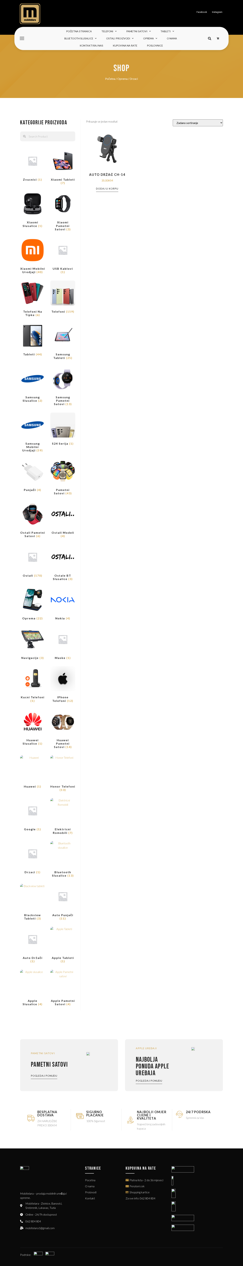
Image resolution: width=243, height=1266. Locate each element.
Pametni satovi (136, 31)
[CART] (218, 38)
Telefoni (107, 31)
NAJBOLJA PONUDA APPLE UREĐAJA (152, 1066)
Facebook (202, 12)
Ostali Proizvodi (118, 38)
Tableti (165, 31)
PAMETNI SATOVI (49, 1065)
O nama (172, 38)
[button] (209, 39)
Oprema (148, 38)
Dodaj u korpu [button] (107, 188)
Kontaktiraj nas (91, 45)
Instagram (217, 12)
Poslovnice (155, 45)
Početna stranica (79, 31)
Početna (110, 78)
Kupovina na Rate (125, 45)
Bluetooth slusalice (78, 38)
